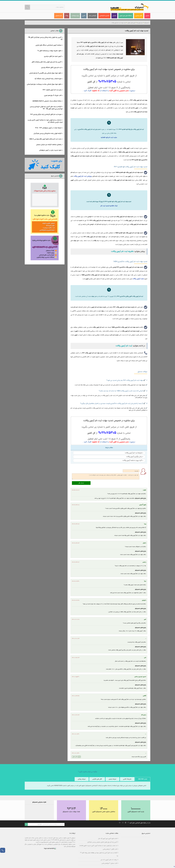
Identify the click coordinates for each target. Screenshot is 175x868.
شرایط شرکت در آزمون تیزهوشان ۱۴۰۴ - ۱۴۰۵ (48, 128)
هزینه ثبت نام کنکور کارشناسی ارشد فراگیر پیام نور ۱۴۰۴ (45, 114)
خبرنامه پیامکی (82, 779)
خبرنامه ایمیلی (112, 779)
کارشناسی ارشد (92, 16)
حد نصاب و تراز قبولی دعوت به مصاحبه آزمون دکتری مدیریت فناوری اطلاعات (98, 846)
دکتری (83, 16)
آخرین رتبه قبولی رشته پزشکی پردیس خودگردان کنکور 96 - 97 (45, 38)
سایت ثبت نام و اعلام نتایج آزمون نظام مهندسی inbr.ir (45, 139)
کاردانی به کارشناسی (104, 16)
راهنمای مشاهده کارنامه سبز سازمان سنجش (48, 144)
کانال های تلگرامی (97, 779)
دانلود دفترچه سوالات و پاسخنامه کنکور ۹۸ (49, 51)
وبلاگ (66, 16)
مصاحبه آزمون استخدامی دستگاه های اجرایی (48, 45)
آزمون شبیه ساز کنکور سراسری (52, 56)
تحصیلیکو (146, 23)
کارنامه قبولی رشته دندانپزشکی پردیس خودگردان (47, 133)
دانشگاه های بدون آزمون (126, 16)
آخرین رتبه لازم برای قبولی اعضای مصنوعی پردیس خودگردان (102, 842)
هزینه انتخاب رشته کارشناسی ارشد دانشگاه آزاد (48, 79)
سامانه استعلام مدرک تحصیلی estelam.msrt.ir (47, 101)
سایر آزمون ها (140, 23)
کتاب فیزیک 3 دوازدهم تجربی (52, 95)
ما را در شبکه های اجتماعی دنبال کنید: (139, 823)
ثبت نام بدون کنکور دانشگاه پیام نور (51, 67)
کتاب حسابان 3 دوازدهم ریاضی (109, 863)
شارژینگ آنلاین (127, 779)
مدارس (147, 16)
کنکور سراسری (138, 16)
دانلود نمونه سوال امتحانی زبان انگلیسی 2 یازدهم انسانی (45, 73)
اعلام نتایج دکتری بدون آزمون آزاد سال (107, 838)
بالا (174, 866)
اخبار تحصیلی (58, 16)
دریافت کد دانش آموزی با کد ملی (109, 860)
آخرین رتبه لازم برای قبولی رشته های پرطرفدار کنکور (46, 62)
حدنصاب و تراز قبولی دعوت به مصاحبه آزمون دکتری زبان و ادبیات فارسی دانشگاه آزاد (45, 121)
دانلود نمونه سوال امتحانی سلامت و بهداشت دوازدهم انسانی (44, 84)
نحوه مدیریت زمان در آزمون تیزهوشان (50, 150)
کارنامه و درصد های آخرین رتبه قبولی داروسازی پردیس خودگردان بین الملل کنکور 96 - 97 (46, 107)
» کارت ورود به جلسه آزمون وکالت (132, 460)
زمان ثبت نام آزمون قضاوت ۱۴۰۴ (52, 90)
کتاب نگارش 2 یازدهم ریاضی (110, 849)
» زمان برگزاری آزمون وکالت (134, 456)
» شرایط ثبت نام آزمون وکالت (134, 453)
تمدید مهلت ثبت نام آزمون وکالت (118, 23)
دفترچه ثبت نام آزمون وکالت (122, 251)
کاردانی (114, 16)
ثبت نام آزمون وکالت (124, 346)
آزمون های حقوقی (131, 23)
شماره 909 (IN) (142, 779)
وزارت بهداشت (75, 16)
